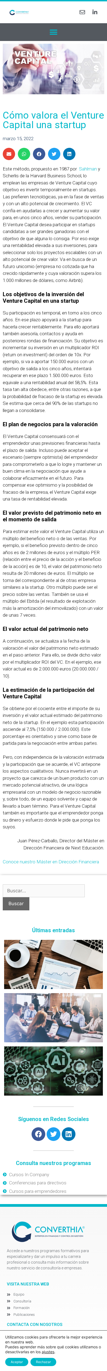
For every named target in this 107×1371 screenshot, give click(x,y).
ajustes (48, 1351)
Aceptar (17, 1362)
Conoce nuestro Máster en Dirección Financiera (51, 861)
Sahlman (87, 169)
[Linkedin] (68, 1134)
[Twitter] (53, 1134)
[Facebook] (38, 1134)
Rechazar (43, 1362)
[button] (53, 32)
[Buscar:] (44, 890)
